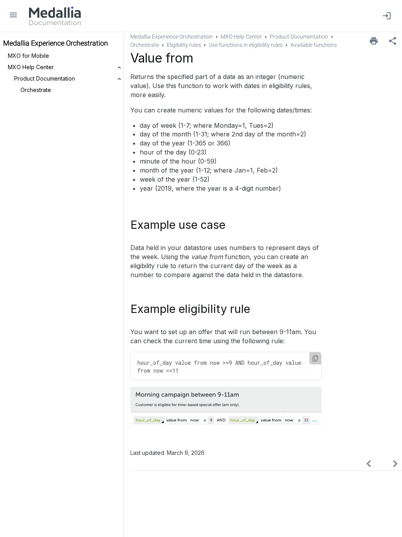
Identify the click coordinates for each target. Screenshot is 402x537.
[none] (392, 40)
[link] (55, 15)
